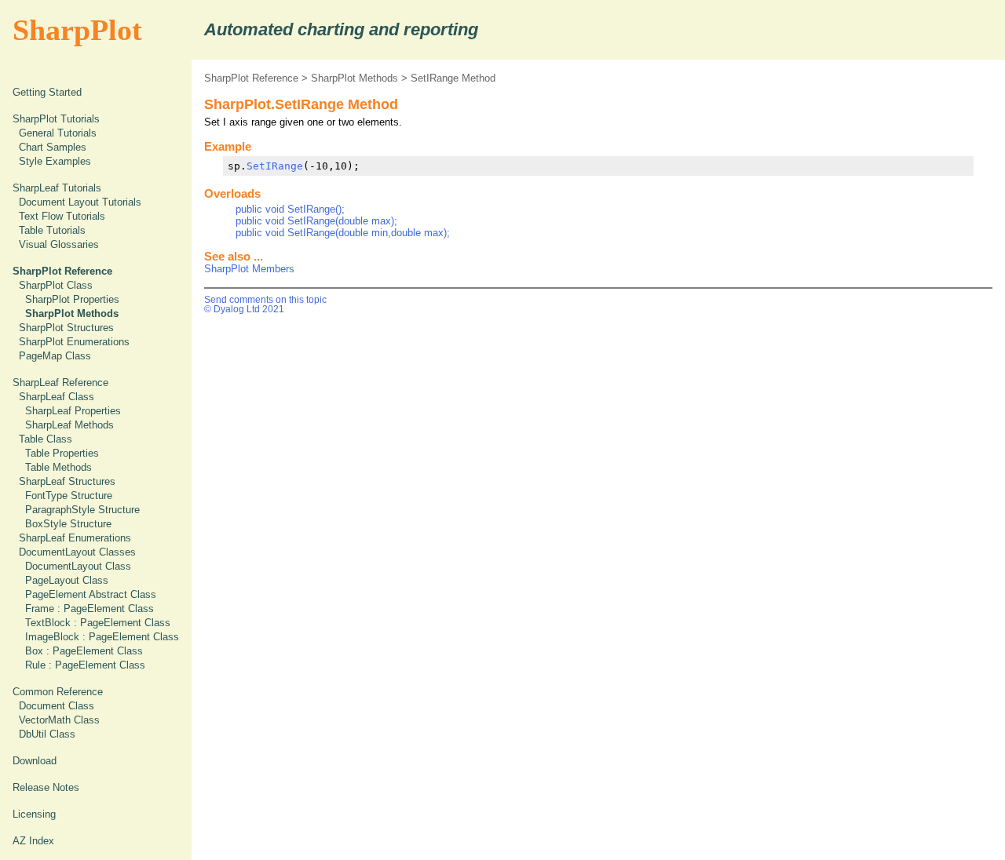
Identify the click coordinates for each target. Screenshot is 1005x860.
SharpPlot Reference (251, 78)
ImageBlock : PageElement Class (102, 637)
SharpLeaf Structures (67, 481)
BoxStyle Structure (68, 524)
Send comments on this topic (265, 299)
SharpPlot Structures (66, 327)
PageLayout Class (66, 580)
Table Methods (58, 467)
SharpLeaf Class (56, 397)
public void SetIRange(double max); (316, 221)
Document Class (56, 706)
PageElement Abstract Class (90, 594)
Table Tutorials (52, 230)
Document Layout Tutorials (80, 202)
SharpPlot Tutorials (56, 119)
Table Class (45, 439)
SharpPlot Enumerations (74, 342)
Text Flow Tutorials (62, 216)
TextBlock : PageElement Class (97, 623)
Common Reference (58, 692)
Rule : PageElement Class (85, 665)
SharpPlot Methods (354, 78)
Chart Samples (52, 147)
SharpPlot (77, 29)
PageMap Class (55, 356)
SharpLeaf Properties (73, 411)
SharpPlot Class (56, 285)
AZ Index (33, 841)
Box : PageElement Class (84, 651)
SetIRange (275, 166)
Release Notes (46, 787)
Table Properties (62, 453)
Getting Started (47, 92)
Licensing (34, 814)
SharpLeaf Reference (60, 382)
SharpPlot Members (249, 269)
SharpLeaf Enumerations (75, 538)
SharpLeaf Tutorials (57, 188)
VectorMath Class (59, 720)
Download (35, 761)
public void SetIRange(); (290, 209)
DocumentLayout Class (78, 566)
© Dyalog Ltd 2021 (244, 309)
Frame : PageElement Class (89, 608)
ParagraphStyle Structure (82, 510)
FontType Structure (68, 495)
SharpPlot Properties (72, 299)
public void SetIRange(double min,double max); (343, 233)
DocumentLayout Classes (77, 552)
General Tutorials (58, 133)
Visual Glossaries (59, 244)
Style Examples (55, 161)
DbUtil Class (47, 734)
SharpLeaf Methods (69, 425)
